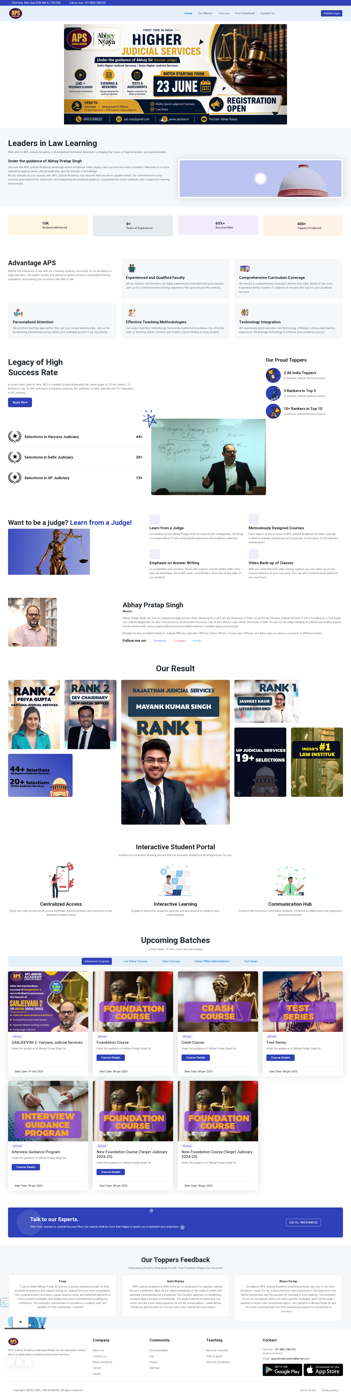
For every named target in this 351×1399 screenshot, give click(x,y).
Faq (152, 1358)
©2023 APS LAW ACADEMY (43, 1392)
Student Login (332, 13)
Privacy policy (330, 1392)
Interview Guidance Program (36, 1154)
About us (98, 1352)
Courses (224, 13)
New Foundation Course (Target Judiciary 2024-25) (132, 1156)
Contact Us (268, 13)
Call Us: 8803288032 (303, 1224)
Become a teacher (217, 1352)
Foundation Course (113, 1044)
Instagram (178, 642)
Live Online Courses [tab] (135, 963)
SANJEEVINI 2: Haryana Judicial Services (47, 1044)
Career (97, 1375)
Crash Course (193, 1044)
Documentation (159, 1352)
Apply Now (20, 404)
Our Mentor (205, 13)
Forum (153, 1364)
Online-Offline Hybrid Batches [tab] (212, 963)
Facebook (159, 642)
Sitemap (154, 1370)
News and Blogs (102, 1364)
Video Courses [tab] (171, 963)
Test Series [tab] (251, 963)
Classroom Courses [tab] (97, 963)
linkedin (196, 642)
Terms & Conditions (218, 1364)
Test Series (276, 1044)
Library (97, 1370)
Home (188, 13)
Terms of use (308, 1392)
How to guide (214, 1358)
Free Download (245, 13)
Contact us (99, 1358)
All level (17, 1038)
